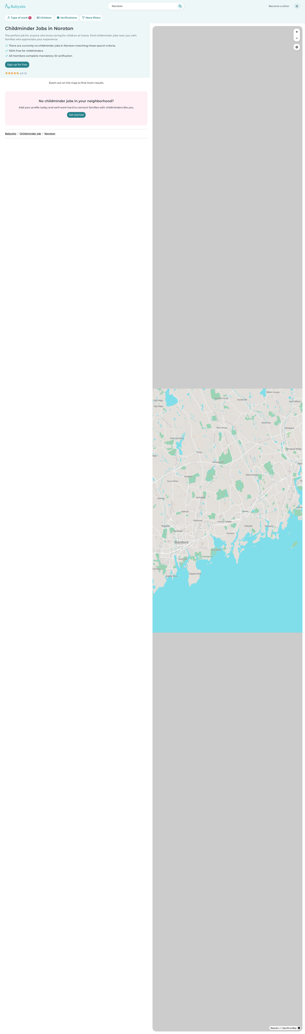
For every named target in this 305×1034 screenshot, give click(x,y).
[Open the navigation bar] (297, 6)
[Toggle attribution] (299, 1028)
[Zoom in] (297, 32)
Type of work (20, 17)
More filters (93, 17)
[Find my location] (297, 47)
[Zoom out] (297, 38)
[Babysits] (15, 6)
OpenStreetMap (289, 1028)
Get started (76, 114)
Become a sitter (279, 6)
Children (46, 17)
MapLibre (275, 1028)
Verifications (68, 17)
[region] (227, 528)
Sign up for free (17, 64)
